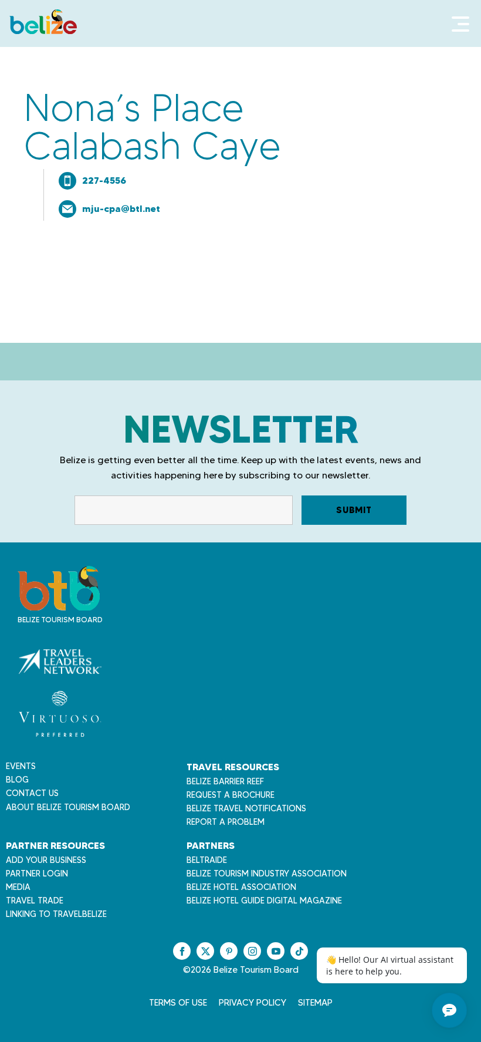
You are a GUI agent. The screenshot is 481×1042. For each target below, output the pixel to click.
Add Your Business (46, 860)
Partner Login (37, 873)
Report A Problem (226, 822)
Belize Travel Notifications (246, 808)
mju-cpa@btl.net (121, 208)
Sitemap (315, 1002)
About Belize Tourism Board (68, 807)
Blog (17, 779)
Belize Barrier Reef (225, 781)
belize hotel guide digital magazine (264, 900)
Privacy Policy (252, 1002)
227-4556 (104, 180)
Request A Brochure (231, 795)
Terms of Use (178, 1002)
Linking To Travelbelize (56, 914)
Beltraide (207, 860)
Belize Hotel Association (241, 887)
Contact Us (32, 793)
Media (18, 887)
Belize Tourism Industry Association (267, 873)
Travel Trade (34, 900)
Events (21, 766)
